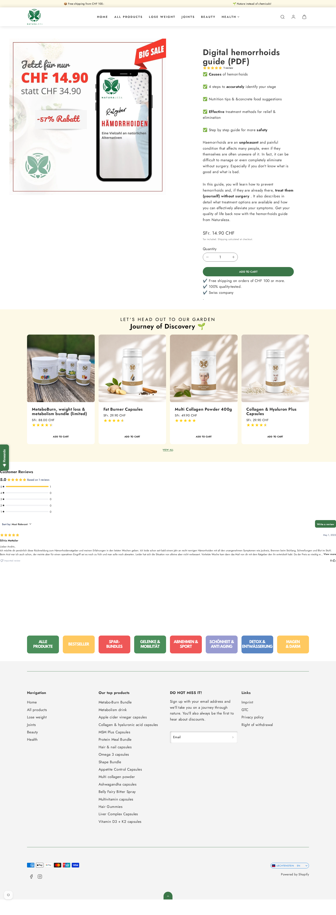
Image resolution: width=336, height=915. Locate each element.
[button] (282, 17)
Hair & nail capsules (115, 747)
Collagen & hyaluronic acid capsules (128, 724)
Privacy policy (253, 717)
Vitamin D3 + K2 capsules (120, 821)
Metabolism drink (113, 709)
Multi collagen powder (117, 776)
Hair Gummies (111, 806)
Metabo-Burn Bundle (115, 702)
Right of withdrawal (257, 724)
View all (168, 449)
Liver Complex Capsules (118, 814)
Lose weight (162, 17)
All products (128, 17)
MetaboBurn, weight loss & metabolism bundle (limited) (59, 411)
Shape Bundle (110, 762)
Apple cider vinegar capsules (123, 717)
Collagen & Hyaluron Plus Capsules (271, 411)
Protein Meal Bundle (115, 739)
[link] (293, 17)
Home (102, 17)
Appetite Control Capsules (120, 769)
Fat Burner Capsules (123, 409)
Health (229, 17)
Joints (188, 17)
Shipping (222, 239)
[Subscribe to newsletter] (232, 737)
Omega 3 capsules (114, 754)
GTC (245, 709)
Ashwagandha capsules (118, 784)
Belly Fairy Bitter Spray (117, 791)
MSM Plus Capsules (114, 732)
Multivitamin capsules (116, 799)
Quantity (209, 249)
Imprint (247, 702)
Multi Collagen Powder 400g (203, 409)
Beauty (208, 17)
